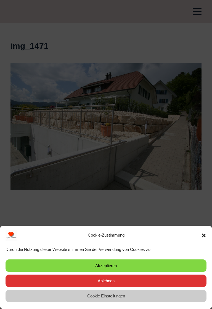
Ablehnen (106, 280)
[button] (203, 235)
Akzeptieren (106, 265)
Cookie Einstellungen (106, 296)
